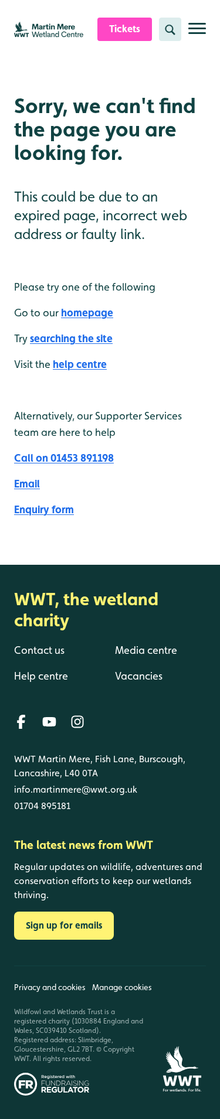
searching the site (71, 338)
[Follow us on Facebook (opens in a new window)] (21, 722)
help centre (80, 364)
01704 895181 (42, 805)
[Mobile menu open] (197, 33)
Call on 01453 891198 (64, 458)
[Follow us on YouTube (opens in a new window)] (49, 722)
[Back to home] (182, 1031)
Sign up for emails (64, 925)
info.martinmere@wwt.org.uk (75, 789)
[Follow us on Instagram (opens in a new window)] (77, 722)
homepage (87, 312)
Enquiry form (44, 509)
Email (27, 483)
